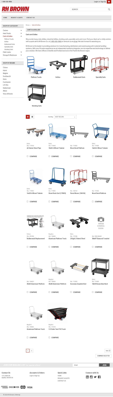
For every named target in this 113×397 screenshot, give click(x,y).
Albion (5, 91)
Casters (5, 30)
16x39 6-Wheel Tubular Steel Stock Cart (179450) (35, 193)
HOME (5, 17)
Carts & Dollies (7, 36)
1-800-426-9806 (56, 41)
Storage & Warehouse (10, 55)
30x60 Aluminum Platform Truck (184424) (35, 284)
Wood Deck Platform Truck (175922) (99, 193)
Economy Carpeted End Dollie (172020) (78, 284)
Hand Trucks (7, 33)
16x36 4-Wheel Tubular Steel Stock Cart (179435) (100, 148)
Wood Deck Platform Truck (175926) (77, 148)
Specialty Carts (8, 47)
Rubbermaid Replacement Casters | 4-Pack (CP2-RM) (36, 239)
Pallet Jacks (7, 52)
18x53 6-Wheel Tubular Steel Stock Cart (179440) (57, 148)
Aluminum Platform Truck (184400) (57, 239)
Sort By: (50, 117)
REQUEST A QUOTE (17, 17)
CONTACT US (30, 17)
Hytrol (5, 70)
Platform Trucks (9, 39)
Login (96, 2)
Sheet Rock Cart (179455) (57, 193)
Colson (5, 67)
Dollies (6, 41)
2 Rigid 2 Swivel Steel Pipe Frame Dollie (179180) (77, 239)
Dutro (5, 79)
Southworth (7, 76)
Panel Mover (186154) (77, 193)
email (75, 41)
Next (107, 350)
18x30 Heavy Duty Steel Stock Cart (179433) (100, 284)
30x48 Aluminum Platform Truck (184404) (57, 284)
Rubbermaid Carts (9, 44)
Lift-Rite (5, 85)
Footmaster (7, 82)
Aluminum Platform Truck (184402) (36, 329)
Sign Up (103, 2)
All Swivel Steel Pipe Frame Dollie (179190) (34, 148)
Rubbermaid (6, 88)
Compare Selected (103, 356)
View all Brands (8, 94)
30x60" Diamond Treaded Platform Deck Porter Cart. (100, 239)
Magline (5, 73)
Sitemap (17, 395)
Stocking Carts (8, 49)
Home (27, 25)
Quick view (35, 140)
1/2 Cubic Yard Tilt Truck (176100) (57, 329)
